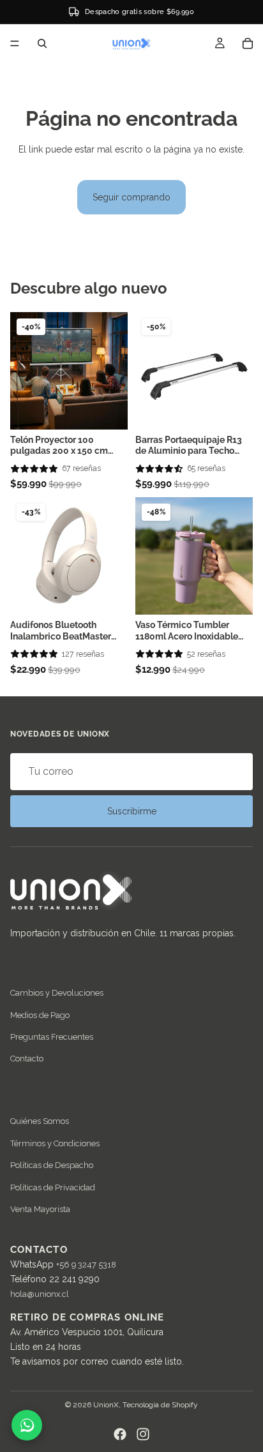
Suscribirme (131, 811)
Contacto (26, 1059)
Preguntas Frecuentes (51, 1037)
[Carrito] (248, 43)
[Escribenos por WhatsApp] (26, 1425)
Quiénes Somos (39, 1121)
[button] (34, 469)
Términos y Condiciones (55, 1143)
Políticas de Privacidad (52, 1187)
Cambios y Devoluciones (56, 993)
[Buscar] (42, 43)
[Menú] (14, 43)
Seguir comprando (131, 197)
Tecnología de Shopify (160, 1404)
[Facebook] (120, 1434)
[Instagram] (143, 1434)
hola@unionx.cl (39, 1294)
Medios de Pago (40, 1015)
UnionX (106, 1404)
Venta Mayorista (40, 1209)
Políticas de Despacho (51, 1165)
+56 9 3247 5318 (86, 1264)
